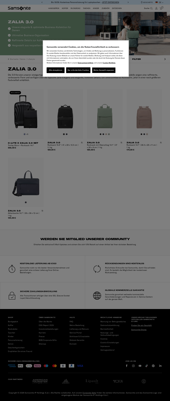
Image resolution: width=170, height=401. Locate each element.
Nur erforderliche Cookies (78, 70)
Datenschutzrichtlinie (85, 63)
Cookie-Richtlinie (109, 63)
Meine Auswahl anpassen (104, 70)
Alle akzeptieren (55, 70)
